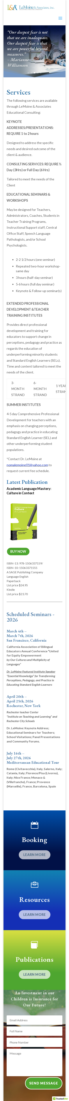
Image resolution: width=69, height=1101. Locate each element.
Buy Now (18, 551)
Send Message (43, 1083)
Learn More (34, 855)
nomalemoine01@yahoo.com (27, 465)
